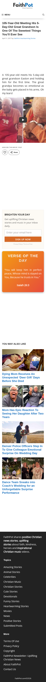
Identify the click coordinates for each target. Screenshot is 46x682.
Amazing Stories (13, 567)
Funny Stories (11, 601)
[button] (43, 14)
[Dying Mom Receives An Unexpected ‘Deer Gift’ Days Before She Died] (23, 369)
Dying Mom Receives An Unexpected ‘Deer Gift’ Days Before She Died (21, 377)
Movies (8, 611)
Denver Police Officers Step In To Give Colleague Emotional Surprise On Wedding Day (22, 449)
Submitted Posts (13, 625)
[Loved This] (5, 152)
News (7, 616)
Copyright (9, 651)
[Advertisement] (23, 56)
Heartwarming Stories (28, 38)
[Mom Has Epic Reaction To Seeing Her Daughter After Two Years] (23, 405)
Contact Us (10, 669)
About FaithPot (12, 664)
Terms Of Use (11, 641)
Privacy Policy (11, 646)
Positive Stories (12, 621)
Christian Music (12, 581)
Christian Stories (13, 586)
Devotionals (10, 596)
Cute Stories (10, 591)
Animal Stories (12, 572)
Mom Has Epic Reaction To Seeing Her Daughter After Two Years (23, 413)
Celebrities (10, 576)
